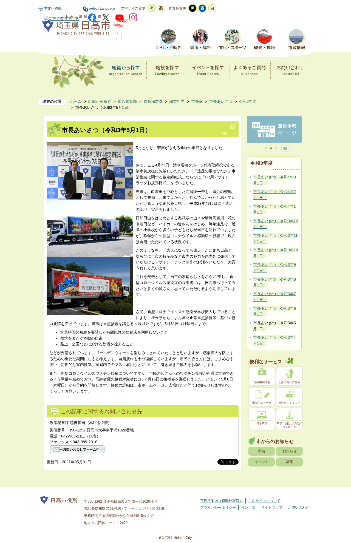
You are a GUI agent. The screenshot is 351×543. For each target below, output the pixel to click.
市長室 (197, 101)
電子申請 (261, 423)
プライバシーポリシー (218, 507)
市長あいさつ (220, 101)
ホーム (75, 101)
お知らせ (289, 451)
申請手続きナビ (261, 402)
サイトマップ (271, 507)
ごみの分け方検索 (289, 382)
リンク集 (248, 507)
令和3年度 (247, 101)
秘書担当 (177, 101)
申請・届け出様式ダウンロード (289, 425)
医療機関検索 (262, 382)
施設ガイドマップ (289, 402)
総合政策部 (127, 101)
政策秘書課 (153, 101)
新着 (261, 451)
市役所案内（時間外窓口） (221, 501)
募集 (289, 462)
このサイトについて (264, 501)
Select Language (102, 8)
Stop (285, 149)
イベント (261, 462)
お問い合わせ (298, 507)
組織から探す (99, 101)
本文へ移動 (53, 8)
